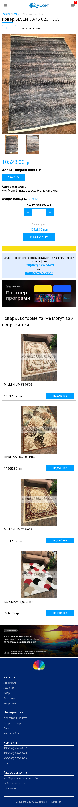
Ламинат (9, 688)
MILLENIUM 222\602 (18, 529)
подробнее (60, 395)
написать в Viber (39, 273)
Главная (6, 13)
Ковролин (10, 703)
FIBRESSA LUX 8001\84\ (20, 457)
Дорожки (9, 698)
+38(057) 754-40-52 (15, 748)
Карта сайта (11, 733)
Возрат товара (13, 723)
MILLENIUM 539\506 (18, 385)
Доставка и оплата (15, 718)
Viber (6, 763)
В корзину (39, 237)
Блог (6, 728)
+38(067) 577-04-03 (39, 265)
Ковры (15, 13)
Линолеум (10, 682)
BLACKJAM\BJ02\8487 (18, 602)
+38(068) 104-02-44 (15, 753)
